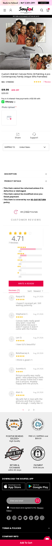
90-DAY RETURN (38, 199)
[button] (4, 10)
